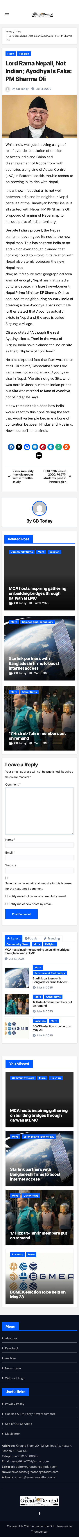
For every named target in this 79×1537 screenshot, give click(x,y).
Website (10, 865)
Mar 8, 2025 (41, 673)
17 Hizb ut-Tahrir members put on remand (52, 1003)
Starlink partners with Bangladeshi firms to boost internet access (34, 663)
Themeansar (39, 1531)
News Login (13, 1368)
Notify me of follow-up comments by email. (37, 896)
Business (40, 1021)
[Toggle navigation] (7, 15)
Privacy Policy (14, 1404)
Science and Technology (37, 622)
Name (10, 840)
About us (11, 1338)
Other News (29, 692)
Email (10, 852)
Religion (24, 53)
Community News (22, 551)
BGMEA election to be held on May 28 (52, 1028)
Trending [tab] (53, 938)
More (10, 53)
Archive (10, 1358)
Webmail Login (15, 1378)
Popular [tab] (33, 938)
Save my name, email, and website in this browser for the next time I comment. (38, 885)
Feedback (12, 1348)
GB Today (22, 89)
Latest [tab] (15, 938)
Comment (13, 784)
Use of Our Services (18, 1424)
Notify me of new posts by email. (30, 904)
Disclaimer (12, 1434)
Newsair (62, 1526)
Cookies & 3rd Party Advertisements (30, 1414)
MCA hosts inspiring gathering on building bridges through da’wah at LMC (37, 593)
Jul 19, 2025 (41, 603)
